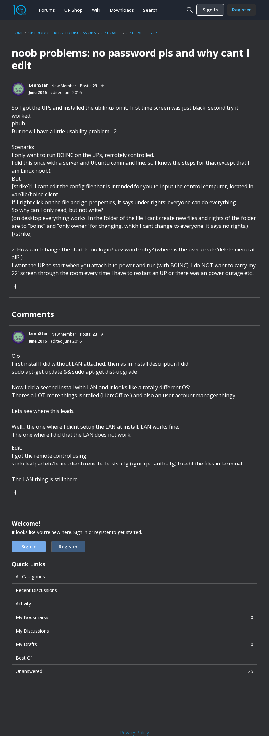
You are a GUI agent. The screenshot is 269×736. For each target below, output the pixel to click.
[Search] (190, 10)
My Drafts (134, 644)
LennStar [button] (38, 85)
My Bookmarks (134, 617)
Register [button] (68, 546)
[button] (18, 89)
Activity (23, 603)
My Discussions (32, 631)
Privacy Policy (134, 732)
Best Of (24, 658)
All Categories (30, 577)
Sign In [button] (29, 546)
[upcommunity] (19, 9)
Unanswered (134, 671)
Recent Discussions (36, 590)
